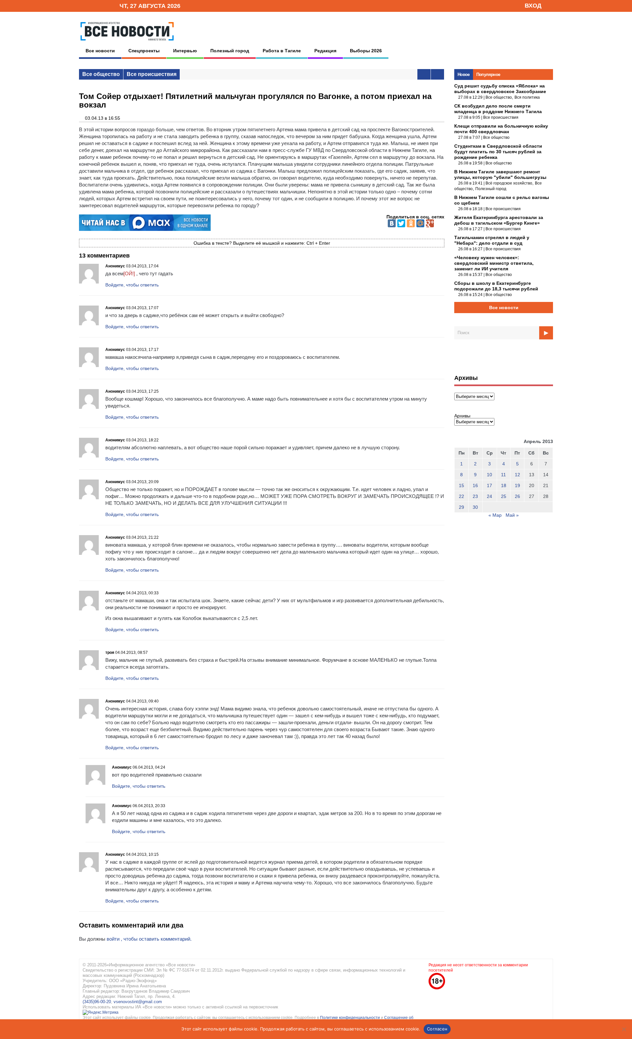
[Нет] (623, 1029)
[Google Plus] (430, 223)
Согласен (437, 1028)
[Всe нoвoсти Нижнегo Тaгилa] (127, 42)
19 (517, 485)
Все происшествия (151, 74)
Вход (533, 5)
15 (461, 485)
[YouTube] (103, 5)
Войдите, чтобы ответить (132, 284)
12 (517, 474)
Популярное (488, 74)
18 (503, 485)
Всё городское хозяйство (509, 183)
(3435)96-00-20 (97, 1001)
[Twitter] (401, 223)
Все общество (101, 74)
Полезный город (229, 50)
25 (503, 496)
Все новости (100, 50)
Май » (512, 515)
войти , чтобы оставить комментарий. (149, 939)
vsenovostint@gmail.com (138, 1001)
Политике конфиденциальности (350, 1017)
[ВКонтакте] (392, 223)
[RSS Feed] (93, 5)
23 (475, 496)
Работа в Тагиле (282, 50)
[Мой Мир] (420, 223)
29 (461, 507)
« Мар (495, 515)
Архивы (462, 415)
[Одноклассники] (411, 223)
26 (517, 496)
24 (489, 496)
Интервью (185, 50)
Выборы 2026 (366, 50)
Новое (464, 74)
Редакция (325, 50)
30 (475, 507)
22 (461, 496)
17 (489, 485)
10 (489, 474)
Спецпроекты (144, 50)
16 (475, 485)
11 (503, 474)
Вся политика (527, 97)
